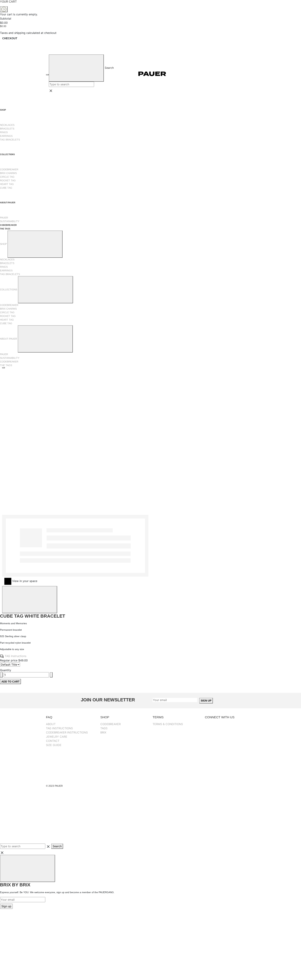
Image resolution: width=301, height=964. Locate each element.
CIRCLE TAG (7, 176)
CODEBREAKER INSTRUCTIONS (67, 732)
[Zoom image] (3, 367)
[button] (151, 476)
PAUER (4, 217)
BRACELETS (7, 128)
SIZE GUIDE (53, 745)
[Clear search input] (96, 84)
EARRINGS (6, 136)
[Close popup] (27, 868)
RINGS (4, 132)
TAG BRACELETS (10, 139)
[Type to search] (10, 664)
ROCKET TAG (8, 180)
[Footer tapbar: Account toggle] (26, 804)
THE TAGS (5, 229)
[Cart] (250, 73)
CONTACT (52, 741)
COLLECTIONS (7, 154)
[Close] (29, 599)
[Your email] (174, 700)
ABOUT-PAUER (8, 202)
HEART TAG (7, 184)
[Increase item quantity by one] (51, 674)
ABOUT (51, 724)
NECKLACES (7, 125)
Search (109, 67)
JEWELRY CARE (56, 736)
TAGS (103, 728)
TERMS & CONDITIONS (168, 724)
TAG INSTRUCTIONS (59, 728)
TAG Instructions (15, 656)
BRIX (103, 732)
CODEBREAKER (9, 169)
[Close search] (92, 90)
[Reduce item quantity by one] (1, 674)
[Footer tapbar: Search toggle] (26, 830)
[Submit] (76, 68)
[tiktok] (229, 759)
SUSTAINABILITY (9, 221)
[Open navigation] (47, 74)
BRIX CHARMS (8, 173)
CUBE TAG (6, 187)
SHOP (3, 110)
